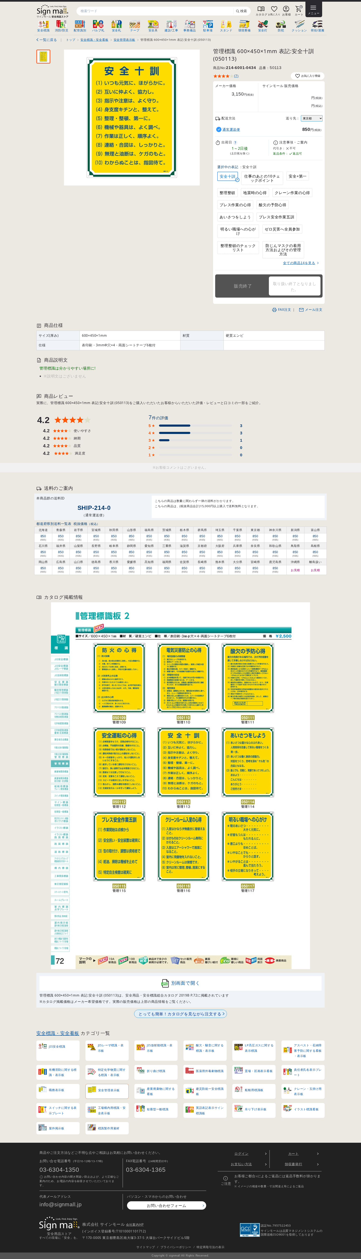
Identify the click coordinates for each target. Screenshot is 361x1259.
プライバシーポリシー (175, 1247)
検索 (243, 11)
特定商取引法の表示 (210, 1247)
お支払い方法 (241, 1164)
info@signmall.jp (60, 1204)
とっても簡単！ (180, 1014)
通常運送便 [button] (231, 130)
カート (293, 1153)
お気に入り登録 (310, 75)
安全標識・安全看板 (57, 1033)
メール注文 (314, 309)
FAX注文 (284, 309)
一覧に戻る (48, 39)
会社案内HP (135, 1224)
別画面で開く (185, 983)
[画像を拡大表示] (132, 118)
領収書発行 (293, 1164)
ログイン (241, 1153)
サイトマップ (145, 1247)
